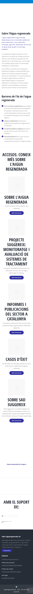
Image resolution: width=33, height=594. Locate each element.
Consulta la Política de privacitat (12, 565)
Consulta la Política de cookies (11, 572)
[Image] (16, 184)
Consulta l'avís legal (8, 578)
